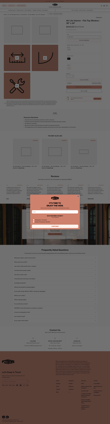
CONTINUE (55, 226)
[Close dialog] (78, 196)
